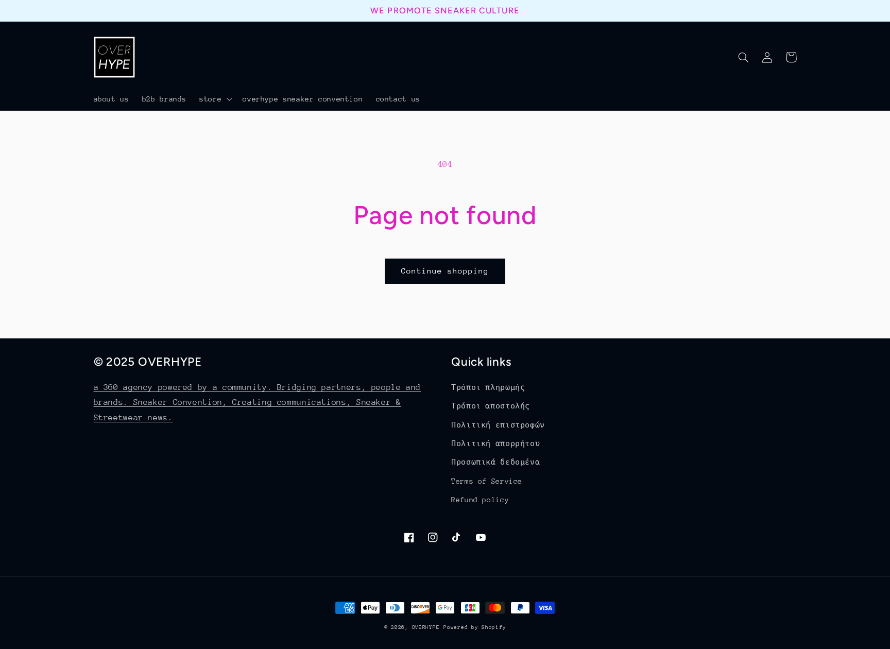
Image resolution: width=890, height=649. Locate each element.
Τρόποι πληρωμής (488, 387)
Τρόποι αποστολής (490, 406)
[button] (214, 99)
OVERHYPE (426, 627)
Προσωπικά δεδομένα (495, 462)
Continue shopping (445, 270)
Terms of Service (486, 481)
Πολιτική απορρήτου (495, 443)
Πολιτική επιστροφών (498, 425)
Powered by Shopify (474, 627)
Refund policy (480, 500)
